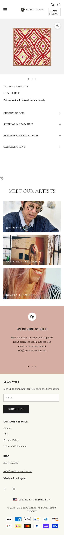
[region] (32, 337)
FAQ (5, 434)
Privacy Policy (11, 440)
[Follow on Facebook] (5, 489)
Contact (7, 428)
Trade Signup (53, 12)
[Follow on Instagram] (14, 489)
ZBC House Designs (16, 86)
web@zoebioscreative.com (17, 471)
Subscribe (16, 409)
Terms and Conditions (15, 446)
